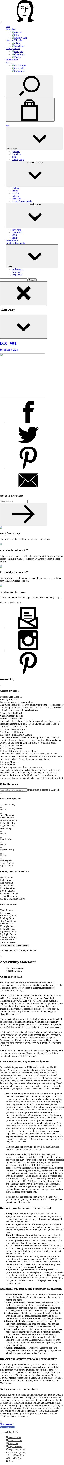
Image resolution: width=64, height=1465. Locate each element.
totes (16, 35)
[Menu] (1, 22)
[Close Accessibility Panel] (1, 685)
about (8, 62)
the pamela (19, 71)
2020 (14, 235)
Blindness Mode (8, 762)
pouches (18, 32)
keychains (16, 198)
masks (15, 190)
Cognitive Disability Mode (13, 729)
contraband (17, 232)
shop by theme (13, 48)
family (15, 237)
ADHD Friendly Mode (11, 745)
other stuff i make (35, 162)
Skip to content (7, 1424)
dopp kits (16, 154)
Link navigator (7, 939)
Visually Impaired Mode (11, 713)
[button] (1, 793)
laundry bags (18, 159)
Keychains (19, 46)
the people (19, 68)
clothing (15, 188)
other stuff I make (14, 40)
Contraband (19, 54)
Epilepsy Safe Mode (10, 697)
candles (15, 193)
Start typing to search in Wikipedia (44, 790)
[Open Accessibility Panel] (1, 1421)
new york (18, 51)
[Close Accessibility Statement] (1, 956)
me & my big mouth (15, 243)
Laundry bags (20, 37)
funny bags (11, 29)
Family (17, 57)
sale (8, 26)
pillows (17, 43)
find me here (12, 59)
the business (20, 65)
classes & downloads (22, 201)
